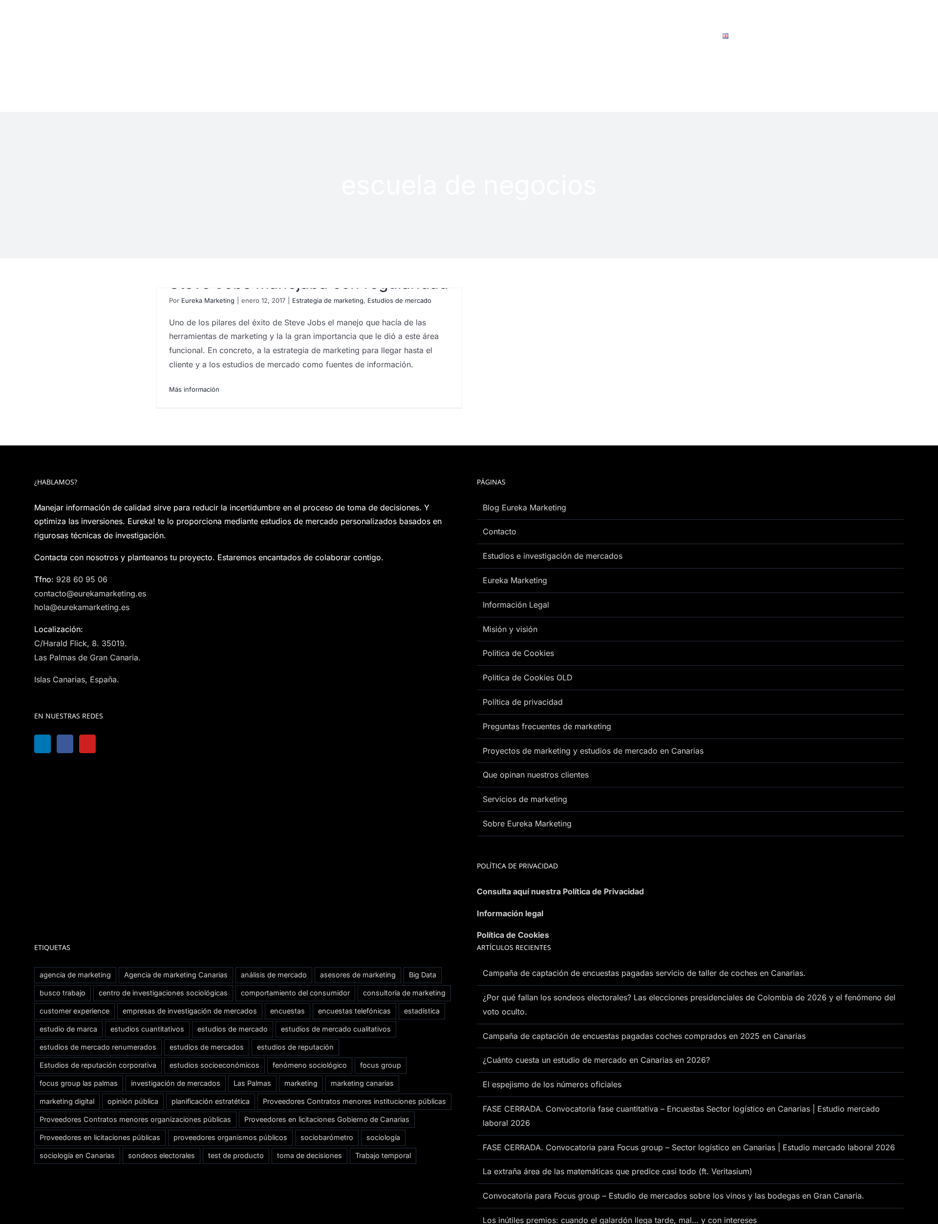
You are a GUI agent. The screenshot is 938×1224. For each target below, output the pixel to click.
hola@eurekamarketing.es (81, 607)
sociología (383, 1137)
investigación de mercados (175, 1083)
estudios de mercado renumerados (98, 1047)
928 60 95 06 (81, 579)
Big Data (422, 975)
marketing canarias (362, 1083)
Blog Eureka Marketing (524, 507)
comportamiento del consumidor (295, 993)
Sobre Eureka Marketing (527, 823)
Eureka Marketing (207, 300)
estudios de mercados (207, 1047)
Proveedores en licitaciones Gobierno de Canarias (326, 1119)
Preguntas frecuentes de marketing (547, 726)
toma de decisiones (309, 1155)
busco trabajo (62, 993)
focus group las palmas (79, 1083)
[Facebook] (68, 744)
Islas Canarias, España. (76, 679)
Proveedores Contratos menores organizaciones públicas (135, 1119)
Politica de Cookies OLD (528, 677)
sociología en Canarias (77, 1155)
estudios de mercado (232, 1029)
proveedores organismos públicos (230, 1137)
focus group (380, 1065)
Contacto (499, 531)
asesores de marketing (358, 975)
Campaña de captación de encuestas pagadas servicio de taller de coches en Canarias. (644, 973)
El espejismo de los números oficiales (552, 1084)
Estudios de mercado (399, 300)
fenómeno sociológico (310, 1065)
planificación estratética (210, 1101)
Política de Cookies (513, 935)
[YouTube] (92, 744)
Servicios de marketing (525, 799)
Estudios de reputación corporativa (98, 1065)
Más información (194, 389)
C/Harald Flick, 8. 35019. (80, 643)
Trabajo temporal (383, 1155)
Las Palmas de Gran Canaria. (87, 657)
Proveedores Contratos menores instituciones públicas (354, 1101)
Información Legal (516, 605)
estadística (422, 1011)
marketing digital (67, 1101)
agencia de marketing (75, 975)
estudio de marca (68, 1029)
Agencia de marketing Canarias (176, 975)
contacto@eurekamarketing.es (90, 593)
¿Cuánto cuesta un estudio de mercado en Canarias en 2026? (596, 1060)
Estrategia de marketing (327, 300)
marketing (301, 1083)
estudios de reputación (295, 1047)
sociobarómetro (326, 1137)
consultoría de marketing (404, 993)
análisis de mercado (274, 975)
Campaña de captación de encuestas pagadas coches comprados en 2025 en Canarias (644, 1036)
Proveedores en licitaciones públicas (100, 1137)
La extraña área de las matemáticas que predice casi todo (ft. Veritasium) (617, 1171)
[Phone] (165, 744)
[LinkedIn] (43, 744)
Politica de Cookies (518, 653)
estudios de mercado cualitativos (336, 1029)
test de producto (236, 1155)
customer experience (74, 1011)
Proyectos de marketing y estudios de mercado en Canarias (593, 751)
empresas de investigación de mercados (190, 1011)
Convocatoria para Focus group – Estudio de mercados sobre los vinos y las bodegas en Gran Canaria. (673, 1196)
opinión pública (132, 1101)
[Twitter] (116, 744)
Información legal (510, 913)
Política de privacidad (523, 702)
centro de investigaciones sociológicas (163, 993)
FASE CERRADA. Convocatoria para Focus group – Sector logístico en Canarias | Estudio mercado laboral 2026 (689, 1147)
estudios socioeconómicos (214, 1065)
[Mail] (141, 744)
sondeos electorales (161, 1155)
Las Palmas (252, 1083)
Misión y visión (510, 629)
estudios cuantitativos (147, 1029)
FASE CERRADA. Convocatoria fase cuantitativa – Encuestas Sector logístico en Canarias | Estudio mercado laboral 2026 (681, 1116)
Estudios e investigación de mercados (552, 556)
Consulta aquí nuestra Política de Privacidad (560, 891)
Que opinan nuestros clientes (536, 775)
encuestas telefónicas (354, 1011)
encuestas (287, 1011)
